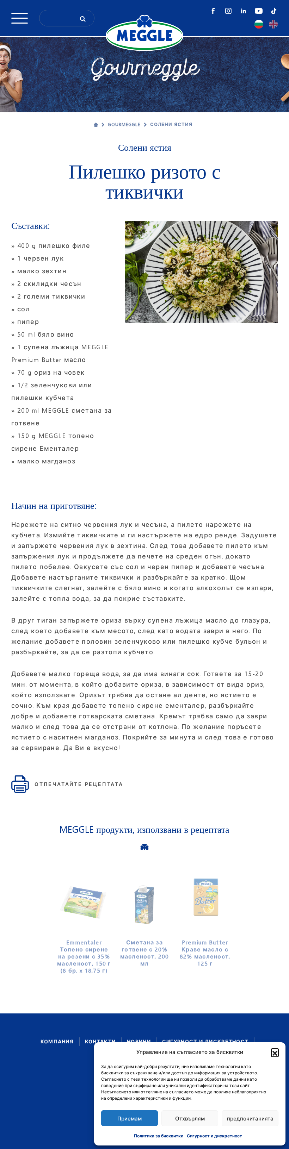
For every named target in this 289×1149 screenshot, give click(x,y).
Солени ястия (171, 124)
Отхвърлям (190, 1118)
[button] (274, 1052)
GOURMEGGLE (124, 124)
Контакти (100, 1041)
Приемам (129, 1118)
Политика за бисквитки (158, 1135)
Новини (139, 1041)
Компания (57, 1041)
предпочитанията (250, 1118)
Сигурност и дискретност (214, 1135)
